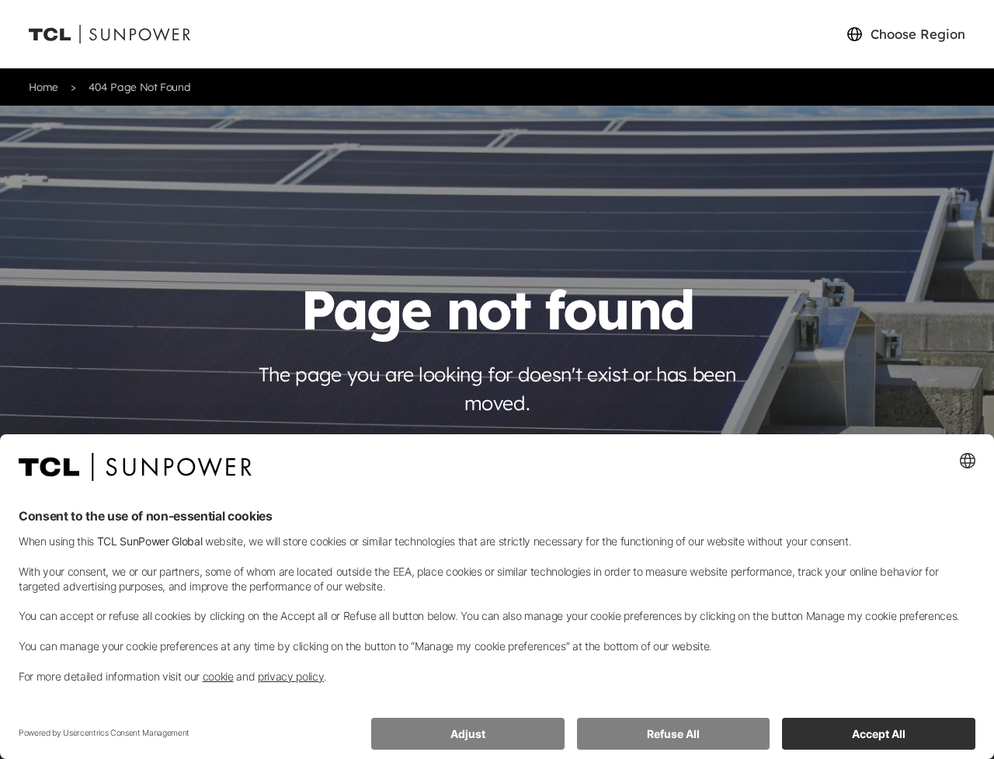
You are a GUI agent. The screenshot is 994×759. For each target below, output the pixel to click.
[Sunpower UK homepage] (109, 34)
